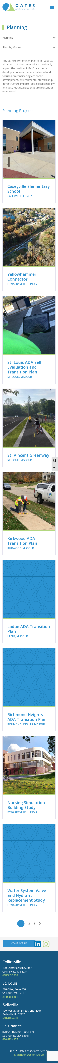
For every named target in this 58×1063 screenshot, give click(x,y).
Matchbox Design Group (29, 1054)
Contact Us (19, 943)
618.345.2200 (10, 975)
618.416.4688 (10, 1018)
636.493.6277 (10, 1039)
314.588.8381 (10, 996)
